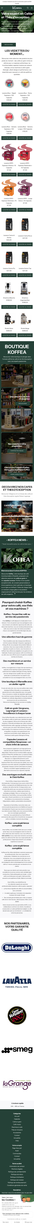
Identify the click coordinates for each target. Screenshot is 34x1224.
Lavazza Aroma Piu (9, 268)
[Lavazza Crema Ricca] (25, 224)
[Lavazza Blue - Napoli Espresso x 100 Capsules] (9, 83)
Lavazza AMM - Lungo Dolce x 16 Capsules (25, 200)
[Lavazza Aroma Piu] (9, 257)
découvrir (11, 510)
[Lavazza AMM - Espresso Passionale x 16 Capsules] (25, 152)
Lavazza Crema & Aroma (9, 237)
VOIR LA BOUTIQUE (17, 474)
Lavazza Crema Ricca (25, 236)
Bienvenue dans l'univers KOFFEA (14, 571)
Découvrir (9, 44)
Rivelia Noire (9, 328)
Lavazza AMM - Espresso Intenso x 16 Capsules (9, 165)
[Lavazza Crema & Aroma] (9, 224)
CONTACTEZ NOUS (17, 451)
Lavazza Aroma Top (25, 268)
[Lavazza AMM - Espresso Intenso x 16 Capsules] (9, 152)
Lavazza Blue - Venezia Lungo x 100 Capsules (25, 128)
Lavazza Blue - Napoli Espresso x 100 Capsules (9, 95)
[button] (16, 593)
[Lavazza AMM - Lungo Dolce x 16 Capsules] (25, 187)
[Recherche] (28, 8)
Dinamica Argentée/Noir (25, 299)
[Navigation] (2, 8)
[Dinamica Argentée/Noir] (25, 288)
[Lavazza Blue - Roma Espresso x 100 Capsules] (25, 83)
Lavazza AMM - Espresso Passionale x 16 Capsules (25, 165)
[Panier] (32, 8)
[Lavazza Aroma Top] (25, 257)
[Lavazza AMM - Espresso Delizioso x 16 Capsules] (9, 187)
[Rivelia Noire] (9, 319)
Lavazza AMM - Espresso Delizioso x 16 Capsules (9, 201)
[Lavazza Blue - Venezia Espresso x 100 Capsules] (9, 116)
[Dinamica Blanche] (9, 288)
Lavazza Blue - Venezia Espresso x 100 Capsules (9, 129)
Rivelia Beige (25, 328)
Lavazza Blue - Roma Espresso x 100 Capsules (25, 95)
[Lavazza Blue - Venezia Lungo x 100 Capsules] (25, 116)
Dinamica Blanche (9, 298)
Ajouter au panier (9, 104)
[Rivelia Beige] (25, 319)
